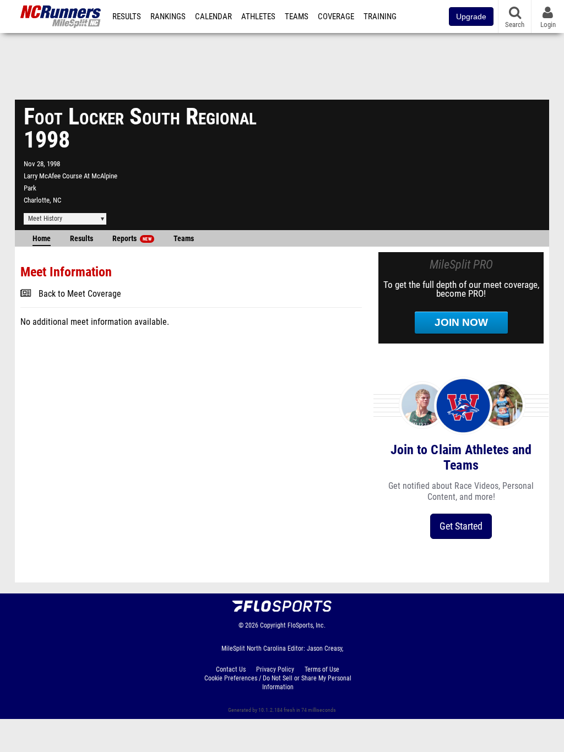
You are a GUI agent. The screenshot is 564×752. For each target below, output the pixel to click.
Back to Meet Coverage (80, 294)
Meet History (45, 218)
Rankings (168, 16)
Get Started (461, 526)
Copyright (273, 625)
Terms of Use (322, 669)
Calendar (213, 16)
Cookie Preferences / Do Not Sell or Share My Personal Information (277, 682)
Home (41, 238)
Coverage (336, 16)
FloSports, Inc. (307, 625)
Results (126, 16)
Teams (296, 16)
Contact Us (231, 669)
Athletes (258, 16)
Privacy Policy (275, 669)
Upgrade (471, 16)
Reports (131, 238)
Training (380, 16)
